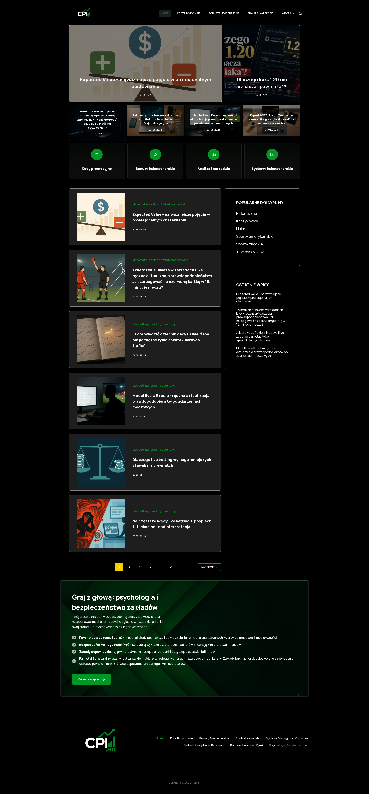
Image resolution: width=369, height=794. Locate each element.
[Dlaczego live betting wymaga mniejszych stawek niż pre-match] (101, 462)
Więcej (286, 13)
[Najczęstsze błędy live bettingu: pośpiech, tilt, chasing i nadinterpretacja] (101, 523)
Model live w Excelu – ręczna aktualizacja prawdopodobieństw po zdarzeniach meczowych (213, 119)
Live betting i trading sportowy (153, 324)
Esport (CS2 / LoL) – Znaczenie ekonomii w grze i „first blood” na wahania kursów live (271, 119)
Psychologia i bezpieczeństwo (288, 745)
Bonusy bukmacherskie (224, 13)
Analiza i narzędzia (260, 13)
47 (171, 567)
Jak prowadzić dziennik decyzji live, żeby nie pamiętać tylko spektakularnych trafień (170, 339)
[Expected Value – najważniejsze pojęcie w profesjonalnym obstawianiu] (101, 217)
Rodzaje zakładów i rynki (246, 745)
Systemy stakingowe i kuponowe (287, 738)
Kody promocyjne (188, 13)
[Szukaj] (300, 13)
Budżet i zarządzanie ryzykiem (204, 745)
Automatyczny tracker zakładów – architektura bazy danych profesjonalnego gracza (155, 119)
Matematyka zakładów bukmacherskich (160, 204)
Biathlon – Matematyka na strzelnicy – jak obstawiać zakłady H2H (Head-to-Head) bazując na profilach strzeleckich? (97, 119)
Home (164, 13)
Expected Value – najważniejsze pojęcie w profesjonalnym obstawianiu (258, 297)
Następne (207, 567)
